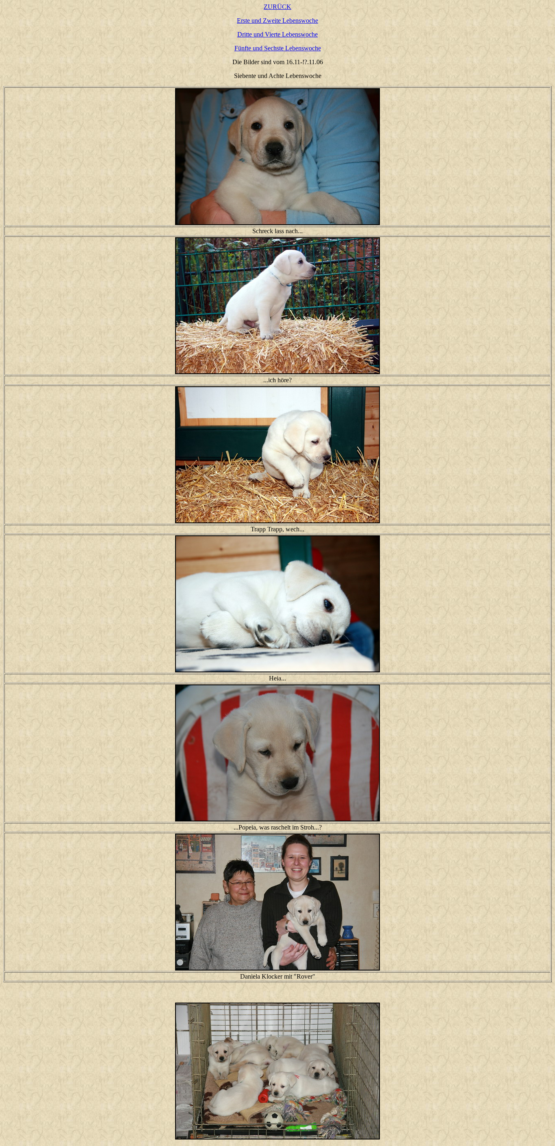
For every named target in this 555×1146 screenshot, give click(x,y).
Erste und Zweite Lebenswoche (277, 20)
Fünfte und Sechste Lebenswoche (277, 48)
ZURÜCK (277, 6)
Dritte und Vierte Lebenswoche (277, 34)
